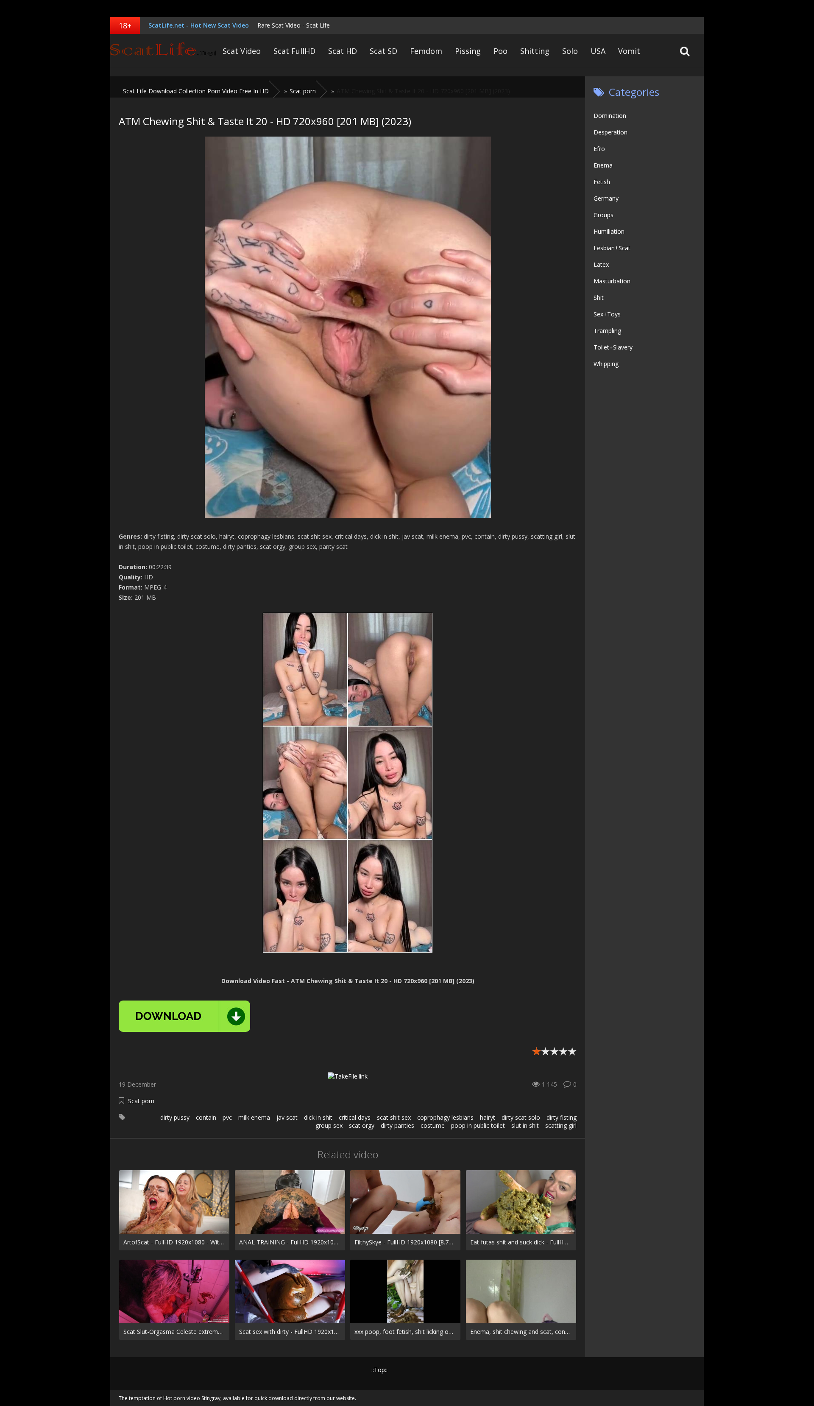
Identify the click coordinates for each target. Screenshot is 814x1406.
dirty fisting (561, 1117)
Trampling (607, 331)
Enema (603, 165)
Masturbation (612, 281)
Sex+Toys (607, 314)
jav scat (287, 1117)
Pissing (468, 51)
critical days (355, 1117)
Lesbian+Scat (612, 248)
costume (433, 1125)
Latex (601, 264)
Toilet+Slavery (613, 347)
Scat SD (383, 51)
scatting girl (561, 1125)
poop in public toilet (478, 1125)
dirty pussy (175, 1117)
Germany (606, 198)
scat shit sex (394, 1117)
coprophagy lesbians (445, 1117)
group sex (329, 1125)
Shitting (534, 51)
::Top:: (379, 1370)
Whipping (606, 364)
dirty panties (397, 1125)
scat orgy (361, 1125)
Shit (599, 297)
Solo (570, 51)
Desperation (610, 132)
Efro (599, 149)
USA (598, 51)
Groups (603, 215)
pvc (227, 1117)
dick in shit (318, 1117)
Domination (610, 116)
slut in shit (525, 1125)
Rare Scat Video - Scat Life (293, 25)
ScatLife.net (163, 51)
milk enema (254, 1117)
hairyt (487, 1117)
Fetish (602, 182)
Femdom (426, 51)
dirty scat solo (521, 1117)
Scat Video (242, 51)
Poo (500, 51)
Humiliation (609, 231)
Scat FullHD (294, 51)
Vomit (629, 51)
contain (206, 1117)
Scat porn (141, 1101)
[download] (184, 1016)
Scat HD (342, 51)
